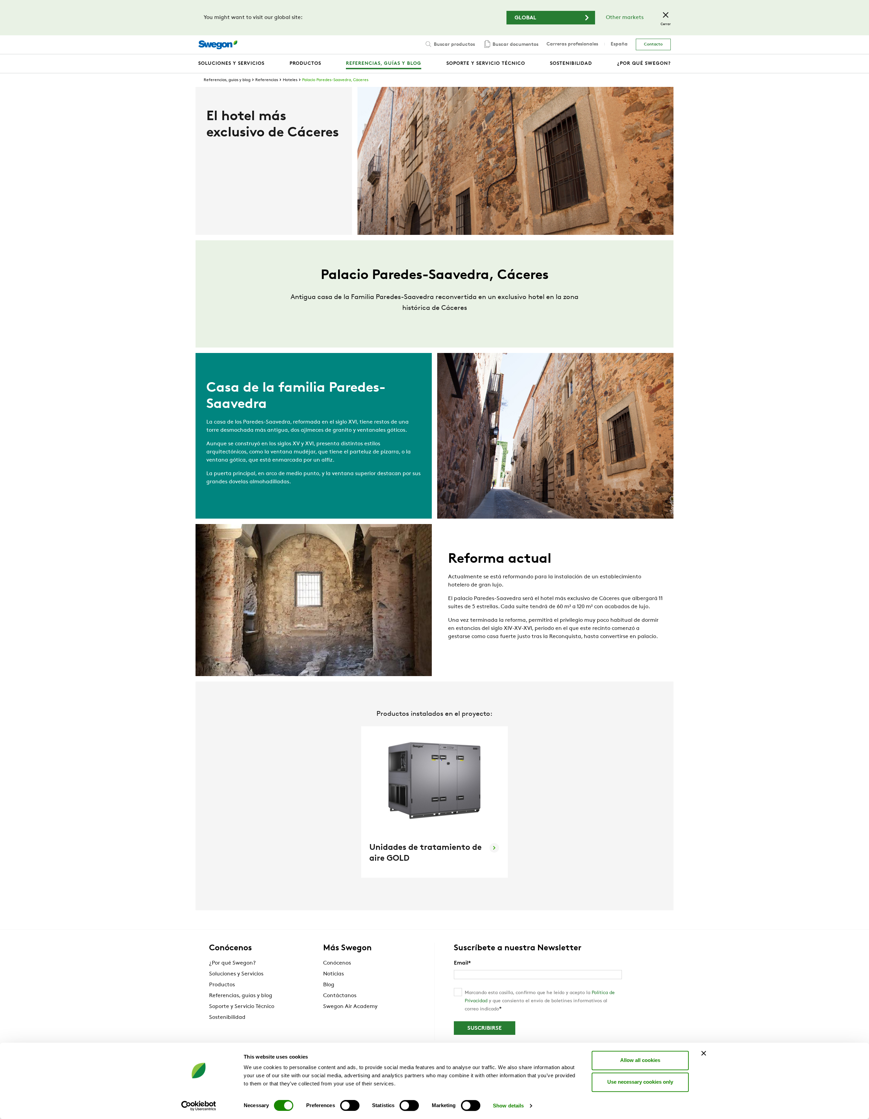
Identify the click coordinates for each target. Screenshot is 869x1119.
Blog (328, 985)
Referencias (266, 80)
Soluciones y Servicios (236, 974)
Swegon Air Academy (350, 1006)
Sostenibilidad (227, 1017)
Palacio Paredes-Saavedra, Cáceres (335, 80)
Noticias (333, 974)
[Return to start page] (217, 44)
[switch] (349, 1105)
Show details (508, 1105)
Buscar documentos (514, 44)
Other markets (625, 17)
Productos (222, 985)
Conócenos (337, 963)
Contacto (653, 44)
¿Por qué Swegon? (232, 963)
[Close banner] (703, 1053)
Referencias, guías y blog (227, 80)
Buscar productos (453, 44)
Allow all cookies (640, 1060)
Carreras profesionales (572, 44)
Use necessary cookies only (640, 1082)
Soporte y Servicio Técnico (241, 1006)
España (619, 44)
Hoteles (290, 80)
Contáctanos (339, 996)
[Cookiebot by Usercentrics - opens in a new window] (198, 1106)
